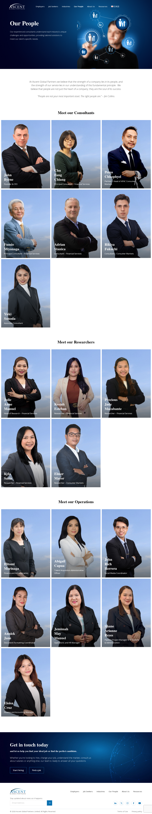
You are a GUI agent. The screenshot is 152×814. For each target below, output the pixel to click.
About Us (91, 6)
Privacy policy (137, 811)
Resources (103, 6)
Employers (40, 6)
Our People (78, 6)
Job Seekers (53, 6)
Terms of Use (122, 811)
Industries (66, 6)
